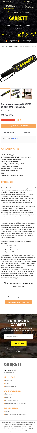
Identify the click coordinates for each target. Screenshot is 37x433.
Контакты (18, 29)
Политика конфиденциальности (16, 414)
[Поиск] (3, 35)
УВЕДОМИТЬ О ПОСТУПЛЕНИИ (18, 126)
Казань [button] (15, 138)
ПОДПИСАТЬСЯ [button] (18, 343)
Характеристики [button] (9, 132)
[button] (9, 8)
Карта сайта (9, 397)
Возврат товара (10, 386)
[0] (32, 35)
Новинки (29, 25)
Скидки (7, 411)
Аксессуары (27, 41)
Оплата (7, 383)
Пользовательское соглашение (15, 403)
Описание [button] (27, 132)
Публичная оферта (11, 400)
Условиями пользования (26, 349)
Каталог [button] (7, 25)
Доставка (8, 380)
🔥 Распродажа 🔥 (12, 41)
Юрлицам (18, 25)
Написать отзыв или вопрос (18, 302)
